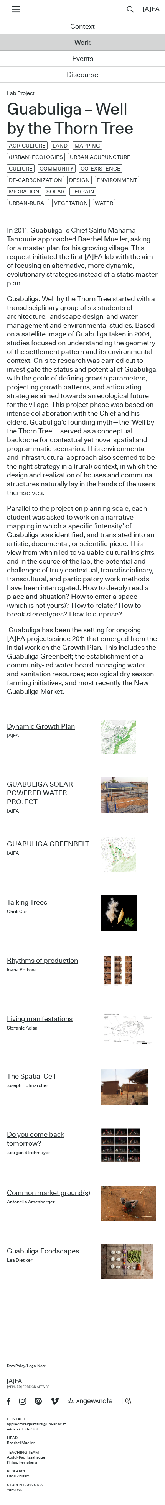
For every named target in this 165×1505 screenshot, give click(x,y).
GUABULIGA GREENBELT (48, 844)
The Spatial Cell (31, 1076)
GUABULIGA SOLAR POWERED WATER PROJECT (40, 793)
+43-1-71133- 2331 (22, 1429)
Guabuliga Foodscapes (43, 1251)
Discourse (82, 75)
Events (82, 59)
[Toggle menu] (14, 9)
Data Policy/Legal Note (26, 1366)
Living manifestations (40, 1019)
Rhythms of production (42, 960)
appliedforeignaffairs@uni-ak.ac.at (36, 1424)
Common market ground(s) (48, 1193)
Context (82, 26)
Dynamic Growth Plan (41, 726)
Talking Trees (27, 902)
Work (82, 42)
